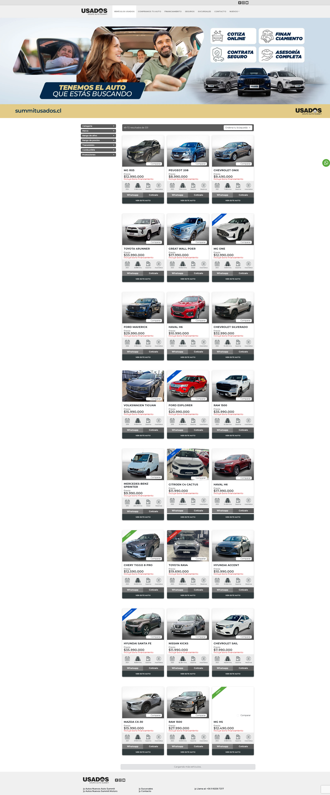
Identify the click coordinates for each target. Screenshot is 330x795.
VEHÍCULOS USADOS (124, 11)
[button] (132, 196)
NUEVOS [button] (234, 11)
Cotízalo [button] (153, 196)
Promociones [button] (98, 156)
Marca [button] (98, 132)
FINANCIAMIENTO (173, 11)
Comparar (155, 165)
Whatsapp (132, 196)
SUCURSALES (204, 11)
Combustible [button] (98, 151)
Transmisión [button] (98, 146)
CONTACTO (220, 11)
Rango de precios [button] (98, 141)
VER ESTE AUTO (143, 202)
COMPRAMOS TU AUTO (149, 11)
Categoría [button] (98, 127)
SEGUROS (190, 11)
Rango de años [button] (98, 137)
